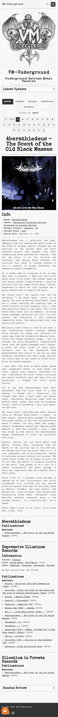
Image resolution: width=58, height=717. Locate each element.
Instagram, (39, 565)
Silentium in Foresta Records (20, 225)
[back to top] (52, 697)
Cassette (28, 228)
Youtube (51, 565)
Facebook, (27, 565)
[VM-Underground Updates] (5, 711)
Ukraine (16, 560)
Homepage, (15, 565)
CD (36, 228)
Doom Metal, (31, 563)
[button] (53, 4)
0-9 (11, 119)
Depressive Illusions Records (29, 223)
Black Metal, (17, 563)
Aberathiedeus (19, 220)
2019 (23, 231)
